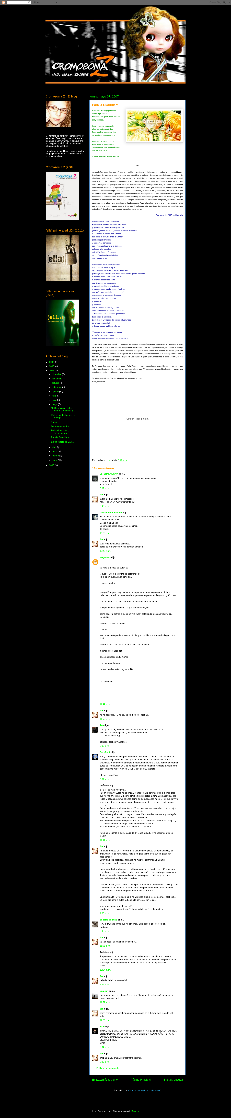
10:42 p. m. (105, 551)
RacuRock (105, 752)
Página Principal (141, 1079)
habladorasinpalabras (111, 512)
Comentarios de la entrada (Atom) (144, 1090)
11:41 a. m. (105, 840)
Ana (102, 725)
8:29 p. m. (105, 1062)
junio (54, 400)
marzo (55, 451)
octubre (56, 383)
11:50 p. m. (105, 719)
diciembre (57, 374)
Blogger (135, 1111)
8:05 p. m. (105, 931)
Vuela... (55, 422)
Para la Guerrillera (60, 437)
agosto (55, 391)
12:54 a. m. (105, 970)
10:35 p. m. (105, 533)
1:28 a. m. (105, 984)
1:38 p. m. (105, 913)
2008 (52, 366)
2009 (52, 362)
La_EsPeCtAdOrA (109, 474)
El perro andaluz (108, 919)
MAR (102, 1026)
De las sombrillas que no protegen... (63, 416)
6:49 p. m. (105, 506)
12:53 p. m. (105, 1020)
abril (54, 447)
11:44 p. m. (105, 704)
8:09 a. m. (105, 779)
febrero (55, 455)
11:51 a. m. (105, 1002)
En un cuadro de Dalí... (62, 442)
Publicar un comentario (107, 1068)
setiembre (57, 387)
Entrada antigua (173, 1079)
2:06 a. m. (105, 746)
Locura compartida (60, 426)
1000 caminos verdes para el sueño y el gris (63, 409)
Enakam (104, 991)
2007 (52, 370)
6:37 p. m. (105, 488)
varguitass (105, 557)
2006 (52, 465)
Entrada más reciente (105, 1079)
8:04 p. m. (105, 1047)
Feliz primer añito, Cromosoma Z (60, 431)
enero (55, 460)
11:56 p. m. (105, 946)
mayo (55, 404)
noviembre (57, 378)
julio (54, 395)
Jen (101, 494)
